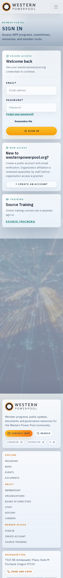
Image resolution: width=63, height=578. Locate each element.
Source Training (16, 542)
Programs (11, 461)
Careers (10, 518)
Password (14, 100)
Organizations (15, 495)
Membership (12, 490)
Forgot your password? (20, 114)
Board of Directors (18, 501)
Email (11, 82)
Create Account (15, 536)
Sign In (9, 530)
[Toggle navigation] (56, 6)
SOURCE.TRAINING (20, 221)
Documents (12, 477)
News (8, 466)
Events (9, 472)
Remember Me (23, 121)
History (10, 512)
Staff (8, 507)
